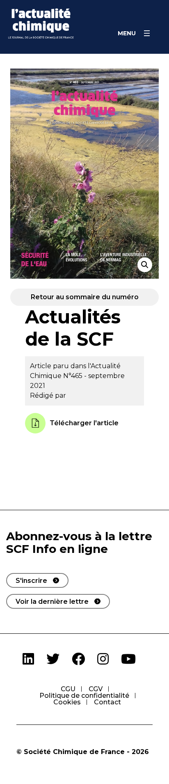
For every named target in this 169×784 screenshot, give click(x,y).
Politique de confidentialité (84, 695)
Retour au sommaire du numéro (85, 297)
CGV (96, 689)
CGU (68, 689)
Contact (107, 702)
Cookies (67, 702)
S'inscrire (31, 581)
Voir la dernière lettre (52, 601)
